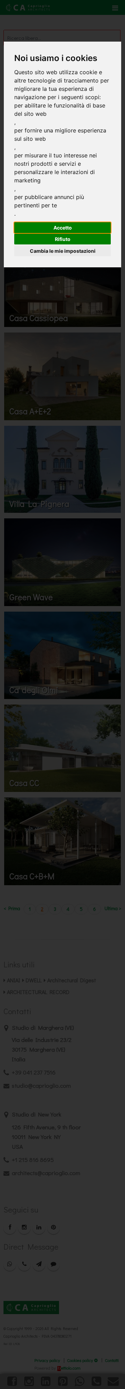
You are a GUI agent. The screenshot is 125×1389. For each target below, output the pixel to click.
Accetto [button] (62, 228)
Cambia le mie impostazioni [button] (62, 251)
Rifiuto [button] (62, 239)
